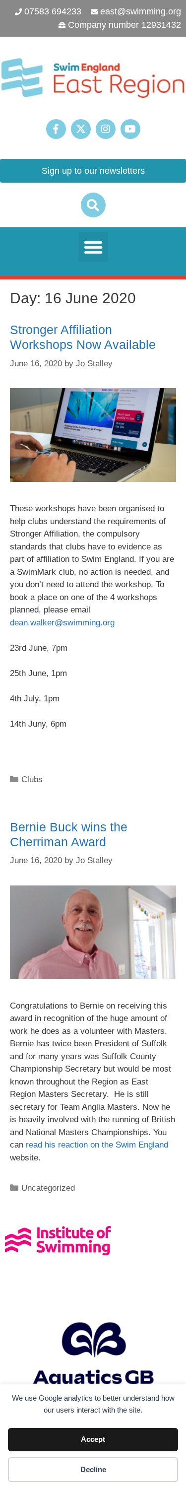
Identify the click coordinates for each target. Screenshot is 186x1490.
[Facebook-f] (56, 129)
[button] (93, 205)
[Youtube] (130, 129)
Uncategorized (48, 1188)
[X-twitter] (81, 129)
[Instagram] (106, 129)
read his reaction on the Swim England (97, 1145)
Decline (93, 1469)
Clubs (32, 779)
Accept (93, 1439)
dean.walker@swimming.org (62, 622)
